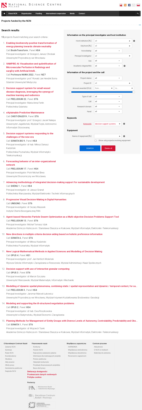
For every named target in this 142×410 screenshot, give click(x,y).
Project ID (87, 83)
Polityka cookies (34, 377)
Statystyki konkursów (41, 362)
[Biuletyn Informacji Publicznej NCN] (121, 5)
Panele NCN (38, 350)
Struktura (8, 359)
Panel (89, 112)
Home (4, 13)
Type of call (86, 96)
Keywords (87, 124)
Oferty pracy (9, 365)
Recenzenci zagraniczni (77, 356)
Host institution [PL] (83, 41)
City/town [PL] (86, 46)
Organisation (26, 14)
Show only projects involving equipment (114, 140)
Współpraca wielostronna (77, 350)
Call (89, 101)
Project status (85, 78)
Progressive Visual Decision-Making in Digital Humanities (36, 199)
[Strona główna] (31, 5)
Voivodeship (86, 51)
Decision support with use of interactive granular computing (37, 268)
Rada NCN (9, 353)
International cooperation (56, 14)
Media (72, 14)
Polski (138, 5)
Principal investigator (83, 56)
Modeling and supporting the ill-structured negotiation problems (40, 303)
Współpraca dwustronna (77, 353)
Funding (39, 14)
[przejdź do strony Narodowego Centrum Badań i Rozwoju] (42, 396)
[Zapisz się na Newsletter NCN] (134, 5)
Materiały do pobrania (102, 353)
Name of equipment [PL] (81, 136)
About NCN (12, 14)
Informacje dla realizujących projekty (47, 356)
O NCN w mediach (101, 350)
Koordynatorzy (10, 356)
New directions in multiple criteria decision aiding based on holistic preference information (54, 234)
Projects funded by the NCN (16, 20)
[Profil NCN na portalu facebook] (129, 5)
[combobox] (108, 51)
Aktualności (98, 347)
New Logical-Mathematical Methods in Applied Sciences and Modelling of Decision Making (54, 251)
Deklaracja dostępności (37, 371)
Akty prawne (9, 362)
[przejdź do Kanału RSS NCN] (125, 5)
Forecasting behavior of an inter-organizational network (31, 163)
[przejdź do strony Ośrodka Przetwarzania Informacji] (42, 405)
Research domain (84, 107)
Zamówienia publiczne (13, 368)
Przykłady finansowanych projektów (46, 365)
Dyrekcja (8, 350)
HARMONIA (72, 347)
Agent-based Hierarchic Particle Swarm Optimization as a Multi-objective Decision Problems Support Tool (62, 216)
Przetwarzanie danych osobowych (42, 374)
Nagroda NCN (10, 371)
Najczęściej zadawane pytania (44, 353)
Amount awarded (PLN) (82, 88)
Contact (82, 14)
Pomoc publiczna (39, 359)
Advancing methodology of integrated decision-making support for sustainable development (55, 182)
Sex (89, 61)
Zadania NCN (10, 347)
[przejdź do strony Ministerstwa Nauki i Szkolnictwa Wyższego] (42, 387)
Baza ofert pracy (39, 368)
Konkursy (36, 347)
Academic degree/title (82, 66)
